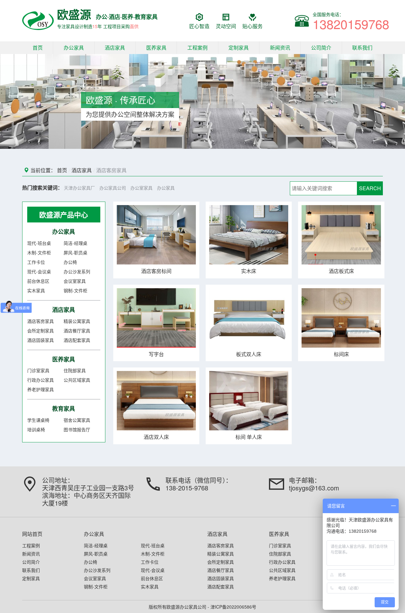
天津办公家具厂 (79, 188)
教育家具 (63, 408)
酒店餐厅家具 (77, 330)
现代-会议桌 (39, 271)
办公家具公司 (112, 188)
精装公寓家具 (77, 321)
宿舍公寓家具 (77, 420)
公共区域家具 (77, 380)
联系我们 (362, 47)
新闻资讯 (280, 47)
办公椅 (70, 262)
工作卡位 (36, 262)
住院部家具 (75, 370)
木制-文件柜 (39, 252)
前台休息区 (38, 281)
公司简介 (321, 47)
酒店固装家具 (40, 340)
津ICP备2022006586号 (233, 607)
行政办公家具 (40, 380)
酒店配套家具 (77, 340)
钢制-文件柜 (75, 290)
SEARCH (370, 188)
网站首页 (32, 533)
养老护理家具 (40, 389)
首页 (38, 47)
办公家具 (74, 47)
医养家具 (156, 47)
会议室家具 (75, 281)
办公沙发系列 (77, 271)
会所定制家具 (40, 330)
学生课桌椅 (38, 420)
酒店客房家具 (111, 170)
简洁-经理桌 (75, 243)
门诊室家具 (38, 370)
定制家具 (238, 47)
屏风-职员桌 (75, 252)
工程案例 (197, 47)
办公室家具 (141, 188)
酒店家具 (115, 47)
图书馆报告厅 (77, 429)
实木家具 (36, 290)
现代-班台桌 (39, 243)
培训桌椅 (36, 429)
